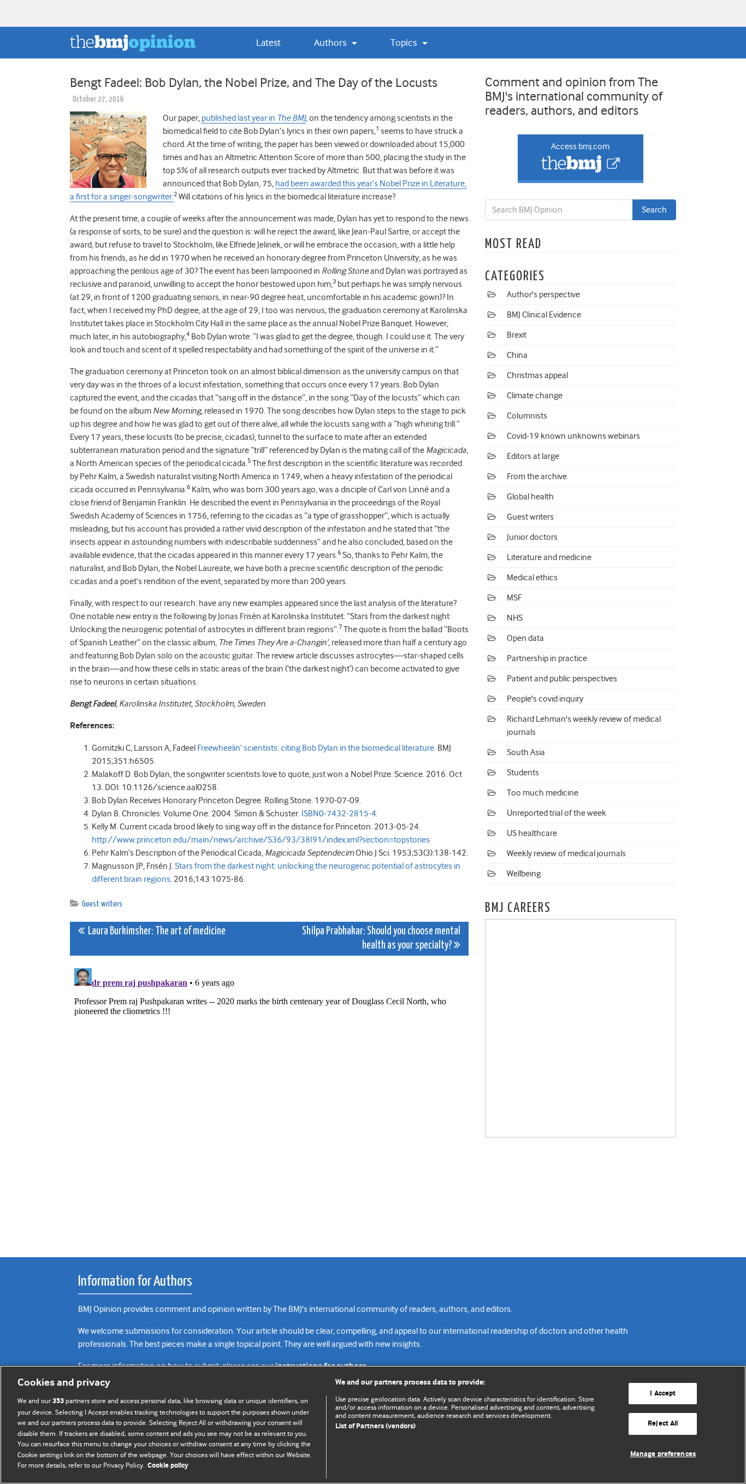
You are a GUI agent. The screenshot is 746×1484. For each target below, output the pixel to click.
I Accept (663, 1393)
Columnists (527, 416)
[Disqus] (269, 1100)
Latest (268, 42)
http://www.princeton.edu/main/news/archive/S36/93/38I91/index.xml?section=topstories (261, 840)
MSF (514, 598)
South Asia (526, 752)
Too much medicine (542, 793)
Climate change (535, 396)
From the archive (537, 476)
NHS (515, 618)
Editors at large (533, 456)
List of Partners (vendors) (375, 1426)
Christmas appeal (537, 375)
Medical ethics (532, 577)
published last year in (254, 118)
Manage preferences (663, 1454)
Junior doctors (532, 537)
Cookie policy (167, 1466)
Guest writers (102, 904)
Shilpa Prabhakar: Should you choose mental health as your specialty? (381, 938)
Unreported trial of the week (556, 813)
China (517, 355)
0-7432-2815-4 (347, 813)
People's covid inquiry (545, 699)
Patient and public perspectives (562, 679)
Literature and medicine (549, 557)
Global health (530, 497)
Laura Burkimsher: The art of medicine (155, 931)
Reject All (663, 1424)
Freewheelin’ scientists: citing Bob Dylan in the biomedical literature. (316, 748)
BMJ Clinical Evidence (544, 315)
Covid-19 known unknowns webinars (573, 436)
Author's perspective (543, 294)
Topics (404, 42)
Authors (331, 42)
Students (523, 773)
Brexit (516, 335)
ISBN (310, 813)
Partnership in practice (547, 658)
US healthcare (532, 833)
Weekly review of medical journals (566, 853)
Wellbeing (524, 874)
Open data (525, 638)
